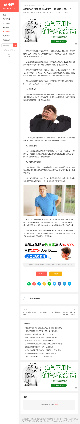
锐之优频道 (6, 23)
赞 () (41, 274)
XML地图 (33, 419)
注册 (9, 56)
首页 (4, 15)
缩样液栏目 (6, 27)
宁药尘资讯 (6, 19)
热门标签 (12, 50)
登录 (56, 405)
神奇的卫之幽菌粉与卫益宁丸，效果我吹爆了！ (40, 334)
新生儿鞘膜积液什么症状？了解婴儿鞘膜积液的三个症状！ (63, 313)
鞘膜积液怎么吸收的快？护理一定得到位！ (39, 340)
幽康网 (9, 6)
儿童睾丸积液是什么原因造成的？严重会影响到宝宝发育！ (44, 344)
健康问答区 (6, 36)
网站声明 (45, 419)
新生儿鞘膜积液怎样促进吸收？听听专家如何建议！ (42, 337)
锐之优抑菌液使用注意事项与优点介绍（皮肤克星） (42, 331)
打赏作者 (56, 274)
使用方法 (6, 50)
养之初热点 (6, 31)
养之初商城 (6, 40)
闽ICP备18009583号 (54, 419)
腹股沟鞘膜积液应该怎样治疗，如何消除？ (39, 347)
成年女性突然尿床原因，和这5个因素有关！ (39, 356)
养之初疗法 (37, 5)
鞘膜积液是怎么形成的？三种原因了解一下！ (59, 265)
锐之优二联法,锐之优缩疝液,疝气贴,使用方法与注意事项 (43, 328)
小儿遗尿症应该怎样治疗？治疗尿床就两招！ (35, 313)
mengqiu (37, 298)
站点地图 (39, 419)
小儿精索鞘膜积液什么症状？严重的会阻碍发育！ (41, 353)
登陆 (9, 54)
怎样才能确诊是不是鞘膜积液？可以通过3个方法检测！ (43, 350)
